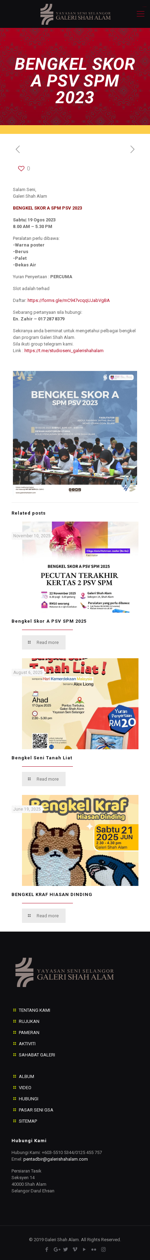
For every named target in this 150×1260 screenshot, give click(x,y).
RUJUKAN (29, 1021)
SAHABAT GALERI (37, 1054)
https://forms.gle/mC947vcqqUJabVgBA (69, 300)
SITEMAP (28, 1121)
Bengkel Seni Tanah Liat (42, 757)
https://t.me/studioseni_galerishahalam (64, 350)
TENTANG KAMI (34, 1010)
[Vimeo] (75, 1249)
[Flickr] (94, 1249)
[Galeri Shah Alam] (75, 13)
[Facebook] (47, 1249)
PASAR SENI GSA (36, 1110)
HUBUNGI (28, 1098)
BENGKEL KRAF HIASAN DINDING (52, 894)
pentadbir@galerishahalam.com (55, 1159)
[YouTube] (84, 1249)
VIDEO (25, 1087)
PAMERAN (29, 1032)
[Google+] (56, 1249)
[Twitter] (65, 1249)
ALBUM (26, 1076)
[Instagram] (103, 1249)
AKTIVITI (27, 1043)
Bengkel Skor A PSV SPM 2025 (49, 621)
